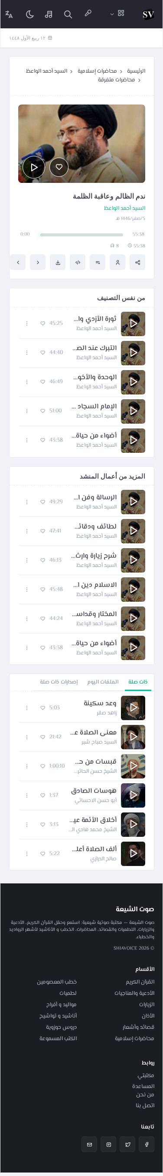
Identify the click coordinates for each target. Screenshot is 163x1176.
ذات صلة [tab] (138, 682)
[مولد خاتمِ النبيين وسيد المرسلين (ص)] (38, 262)
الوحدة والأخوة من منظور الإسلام (94, 378)
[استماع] (34, 167)
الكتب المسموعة (58, 1038)
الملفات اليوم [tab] (102, 682)
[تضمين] (77, 262)
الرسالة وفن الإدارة (94, 498)
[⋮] (27, 323)
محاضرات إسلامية (97, 71)
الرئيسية (136, 71)
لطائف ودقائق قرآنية (93, 527)
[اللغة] (9, 14)
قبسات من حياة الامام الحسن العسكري (95, 762)
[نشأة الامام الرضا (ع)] (18, 262)
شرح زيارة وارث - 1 (93, 556)
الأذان (148, 1016)
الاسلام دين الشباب (94, 585)
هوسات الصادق (94, 791)
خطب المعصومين (57, 982)
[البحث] (68, 14)
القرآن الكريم (140, 982)
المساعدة (143, 1086)
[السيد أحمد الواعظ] (117, 262)
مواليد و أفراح (61, 1005)
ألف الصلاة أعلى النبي (92, 850)
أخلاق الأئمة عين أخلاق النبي (92, 820)
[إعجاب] (58, 167)
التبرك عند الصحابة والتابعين (94, 349)
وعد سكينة (100, 704)
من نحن (145, 1095)
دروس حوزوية (61, 1027)
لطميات (68, 993)
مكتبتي (145, 1076)
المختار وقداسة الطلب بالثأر (94, 615)
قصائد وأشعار (138, 1027)
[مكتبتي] (49, 14)
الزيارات (146, 1005)
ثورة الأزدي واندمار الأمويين (94, 319)
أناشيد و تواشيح (58, 1016)
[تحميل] (57, 262)
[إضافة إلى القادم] (97, 262)
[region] (81, 781)
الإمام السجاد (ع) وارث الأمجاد (93, 407)
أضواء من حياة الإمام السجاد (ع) (94, 436)
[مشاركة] (137, 262)
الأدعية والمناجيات (134, 993)
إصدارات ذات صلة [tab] (59, 682)
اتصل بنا (145, 1106)
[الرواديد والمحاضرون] (88, 14)
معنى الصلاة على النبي (93, 733)
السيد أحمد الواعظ (46, 71)
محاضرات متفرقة (116, 80)
